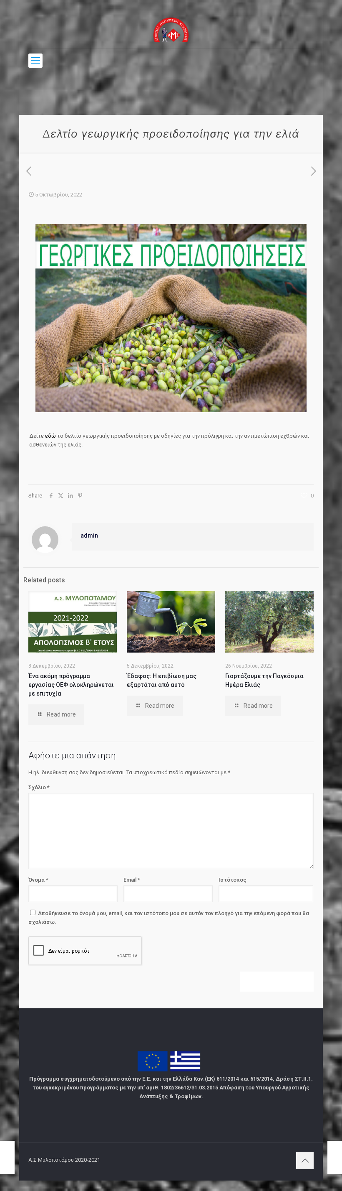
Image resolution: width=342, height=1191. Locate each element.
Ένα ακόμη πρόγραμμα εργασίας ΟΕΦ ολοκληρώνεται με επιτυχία (71, 685)
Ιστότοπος (232, 880)
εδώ (51, 436)
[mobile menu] (35, 61)
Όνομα (38, 880)
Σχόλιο (39, 787)
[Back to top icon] (305, 1160)
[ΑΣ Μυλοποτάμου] (171, 29)
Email (131, 880)
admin (89, 535)
